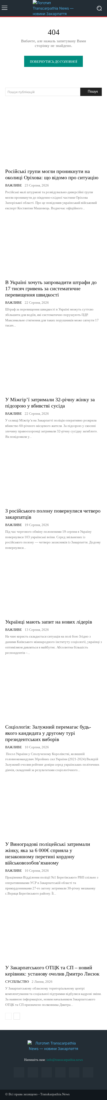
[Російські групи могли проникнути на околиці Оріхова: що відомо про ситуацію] (53, 135)
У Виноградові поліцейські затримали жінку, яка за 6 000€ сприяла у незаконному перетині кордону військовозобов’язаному (47, 853)
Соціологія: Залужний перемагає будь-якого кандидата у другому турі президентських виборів (48, 733)
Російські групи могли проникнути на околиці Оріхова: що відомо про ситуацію (51, 174)
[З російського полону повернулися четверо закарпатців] (53, 475)
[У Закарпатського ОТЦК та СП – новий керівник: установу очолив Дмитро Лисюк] (53, 931)
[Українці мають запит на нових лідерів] (53, 586)
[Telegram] (60, 1072)
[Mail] (33, 1072)
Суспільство (17, 981)
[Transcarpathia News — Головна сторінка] (53, 8)
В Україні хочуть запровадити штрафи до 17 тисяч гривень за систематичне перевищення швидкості (51, 288)
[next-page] (17, 1016)
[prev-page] (8, 1016)
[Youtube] (88, 1072)
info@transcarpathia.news (64, 1060)
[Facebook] (19, 1072)
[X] (74, 1072)
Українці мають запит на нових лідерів (48, 622)
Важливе (13, 185)
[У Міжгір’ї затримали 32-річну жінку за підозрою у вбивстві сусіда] (53, 363)
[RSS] (47, 1072)
